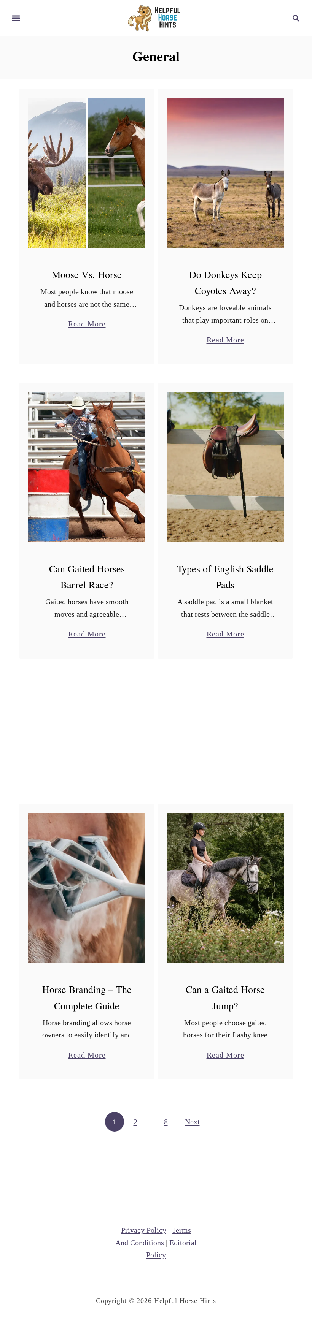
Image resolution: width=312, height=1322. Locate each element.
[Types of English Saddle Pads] (225, 467)
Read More (87, 324)
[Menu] (16, 18)
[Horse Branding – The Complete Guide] (87, 888)
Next (192, 1122)
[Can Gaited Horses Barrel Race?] (87, 467)
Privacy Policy (143, 1230)
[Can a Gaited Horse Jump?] (225, 888)
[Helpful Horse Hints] (156, 17)
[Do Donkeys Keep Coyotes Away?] (225, 173)
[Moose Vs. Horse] (87, 173)
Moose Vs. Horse (87, 274)
